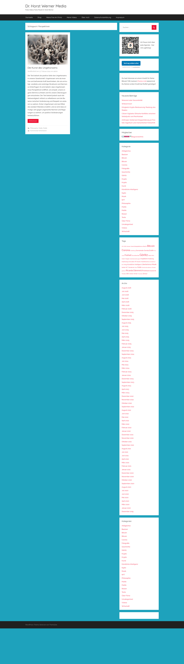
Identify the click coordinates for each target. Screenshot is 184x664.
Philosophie (34, 128)
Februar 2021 (126, 466)
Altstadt (128, 246)
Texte (124, 217)
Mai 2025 (125, 333)
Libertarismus (147, 264)
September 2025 (128, 319)
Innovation (132, 261)
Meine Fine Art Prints (54, 17)
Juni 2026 (125, 295)
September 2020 (128, 483)
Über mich (85, 17)
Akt (125, 246)
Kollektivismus (145, 261)
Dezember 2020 (128, 473)
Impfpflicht (144, 258)
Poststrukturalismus (147, 267)
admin (55, 71)
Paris (136, 267)
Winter (136, 273)
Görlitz (124, 175)
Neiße (123, 267)
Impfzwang (125, 261)
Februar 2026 (126, 309)
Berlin (145, 246)
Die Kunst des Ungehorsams (42, 67)
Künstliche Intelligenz (130, 189)
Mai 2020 (125, 497)
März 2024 (125, 368)
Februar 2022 (126, 428)
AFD (123, 246)
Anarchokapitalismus (137, 246)
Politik (41, 128)
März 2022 (125, 424)
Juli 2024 (125, 361)
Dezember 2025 (127, 312)
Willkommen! (127, 104)
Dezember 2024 (127, 351)
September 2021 (128, 445)
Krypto (124, 179)
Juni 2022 (125, 414)
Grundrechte (135, 255)
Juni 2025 (125, 330)
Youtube (140, 273)
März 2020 (125, 504)
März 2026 (125, 305)
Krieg (125, 264)
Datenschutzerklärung (102, 17)
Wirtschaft (126, 231)
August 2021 (126, 449)
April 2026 (125, 302)
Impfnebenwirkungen (135, 258)
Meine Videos (72, 17)
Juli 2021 (125, 452)
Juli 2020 (125, 490)
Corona (124, 165)
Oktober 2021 (127, 442)
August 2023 (126, 386)
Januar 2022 (126, 431)
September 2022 (128, 407)
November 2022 (128, 400)
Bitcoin (124, 158)
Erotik (151, 250)
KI (135, 261)
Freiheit (128, 255)
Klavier (139, 261)
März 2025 (125, 340)
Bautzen (125, 154)
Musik (124, 196)
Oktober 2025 (127, 316)
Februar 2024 (126, 372)
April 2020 (125, 501)
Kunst (124, 186)
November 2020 (128, 476)
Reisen (124, 214)
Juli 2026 (125, 291)
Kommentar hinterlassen (38, 131)
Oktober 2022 (127, 403)
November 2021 (127, 438)
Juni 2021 (125, 456)
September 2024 (128, 354)
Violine (131, 273)
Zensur (145, 273)
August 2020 (126, 487)
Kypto (124, 193)
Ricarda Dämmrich (134, 270)
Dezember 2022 (127, 396)
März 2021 (125, 463)
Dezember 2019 (127, 511)
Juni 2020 (125, 494)
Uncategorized (127, 224)
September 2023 (128, 382)
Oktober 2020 (127, 480)
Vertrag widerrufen (131, 63)
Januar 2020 (126, 508)
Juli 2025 (125, 326)
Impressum (120, 17)
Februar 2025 (126, 344)
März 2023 (125, 393)
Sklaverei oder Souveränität (132, 100)
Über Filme (126, 221)
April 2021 (125, 459)
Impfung (151, 258)
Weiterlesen (33, 121)
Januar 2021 (126, 470)
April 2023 (125, 389)
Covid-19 (133, 250)
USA (127, 273)
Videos (124, 228)
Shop (39, 17)
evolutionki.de (136, 67)
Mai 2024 (125, 365)
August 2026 (126, 288)
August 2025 (126, 323)
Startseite (29, 17)
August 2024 (126, 358)
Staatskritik (153, 270)
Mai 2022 (125, 417)
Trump (124, 273)
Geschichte (126, 172)
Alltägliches (126, 151)
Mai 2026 (125, 298)
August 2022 (126, 410)
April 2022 (125, 421)
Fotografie (125, 168)
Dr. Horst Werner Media (45, 6)
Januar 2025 (126, 347)
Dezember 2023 (127, 379)
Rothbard (146, 270)
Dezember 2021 (127, 435)
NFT (123, 200)
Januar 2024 (126, 375)
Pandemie (131, 267)
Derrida (146, 250)
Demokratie (140, 250)
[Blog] (136, 137)
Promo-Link (142, 81)
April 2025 (125, 337)
